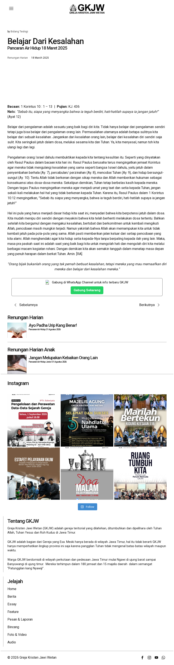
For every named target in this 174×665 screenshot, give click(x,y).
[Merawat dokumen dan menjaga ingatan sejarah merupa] (33, 420)
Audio (11, 642)
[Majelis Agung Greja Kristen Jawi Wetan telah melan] (33, 473)
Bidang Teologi (19, 31)
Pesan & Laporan (20, 619)
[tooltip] (142, 657)
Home (11, 589)
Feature (13, 612)
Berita (11, 597)
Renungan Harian (17, 58)
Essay (12, 604)
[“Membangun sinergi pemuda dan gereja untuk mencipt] (140, 473)
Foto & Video (17, 635)
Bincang (13, 627)
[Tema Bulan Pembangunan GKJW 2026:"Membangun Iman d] (87, 473)
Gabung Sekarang (87, 290)
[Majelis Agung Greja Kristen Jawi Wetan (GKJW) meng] (87, 420)
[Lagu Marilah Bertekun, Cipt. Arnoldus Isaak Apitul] (140, 420)
